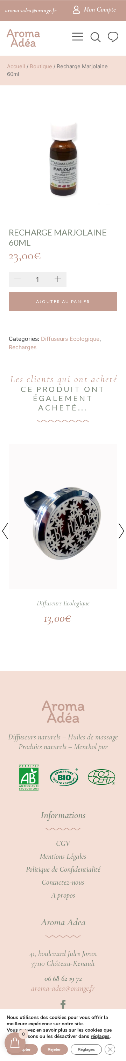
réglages (100, 1036)
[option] (63, 157)
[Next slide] (116, 525)
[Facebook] (63, 1005)
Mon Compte (100, 9)
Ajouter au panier (63, 301)
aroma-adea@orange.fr (63, 988)
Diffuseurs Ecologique (70, 338)
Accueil (16, 66)
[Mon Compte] (76, 10)
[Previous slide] (10, 525)
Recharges (22, 347)
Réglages (86, 1049)
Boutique (41, 66)
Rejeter (54, 1049)
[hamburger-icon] (76, 37)
